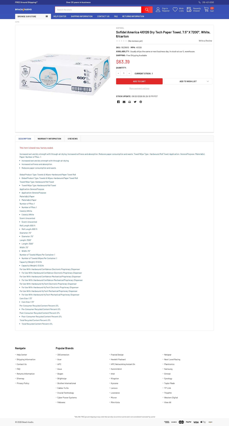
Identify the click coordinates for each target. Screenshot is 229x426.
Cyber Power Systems (67, 397)
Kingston (115, 378)
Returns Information (133, 16)
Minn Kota (115, 402)
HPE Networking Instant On (123, 364)
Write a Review (205, 40)
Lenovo (114, 388)
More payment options (139, 88)
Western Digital (171, 397)
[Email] (124, 101)
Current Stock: (144, 73)
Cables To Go (63, 388)
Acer (59, 359)
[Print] (129, 101)
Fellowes (61, 402)
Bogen (60, 373)
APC (59, 364)
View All (167, 402)
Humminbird (116, 369)
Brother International (66, 383)
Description (25, 138)
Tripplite (168, 392)
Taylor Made (169, 383)
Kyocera (114, 383)
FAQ (116, 16)
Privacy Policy (23, 383)
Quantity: (121, 67)
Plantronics (169, 364)
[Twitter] (135, 101)
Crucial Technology (65, 392)
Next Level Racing (172, 359)
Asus (59, 369)
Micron (114, 397)
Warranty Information (49, 138)
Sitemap (20, 378)
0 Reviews (73, 138)
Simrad (167, 373)
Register (166, 11)
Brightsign (62, 378)
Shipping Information (82, 16)
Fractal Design (117, 354)
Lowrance (115, 392)
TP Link (167, 388)
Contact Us (103, 16)
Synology (168, 378)
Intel (113, 373)
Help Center (59, 16)
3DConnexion (63, 354)
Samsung (168, 369)
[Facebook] (118, 101)
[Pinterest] (140, 101)
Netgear (167, 354)
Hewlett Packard (118, 359)
